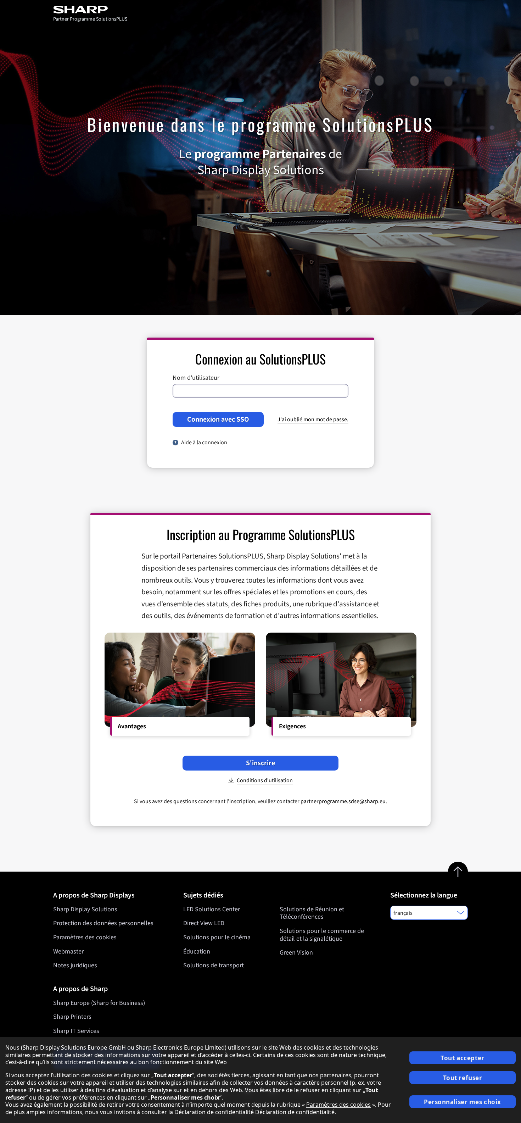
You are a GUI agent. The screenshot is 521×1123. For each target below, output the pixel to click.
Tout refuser (462, 1078)
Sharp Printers (72, 1016)
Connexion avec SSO (218, 419)
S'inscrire (260, 763)
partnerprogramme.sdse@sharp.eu (343, 801)
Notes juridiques (75, 965)
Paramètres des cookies (85, 937)
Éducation (196, 951)
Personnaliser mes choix (462, 1102)
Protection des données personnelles (103, 923)
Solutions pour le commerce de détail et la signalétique (322, 935)
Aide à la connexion (204, 442)
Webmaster (68, 951)
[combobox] (429, 913)
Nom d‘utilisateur (196, 378)
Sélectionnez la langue (423, 895)
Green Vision (296, 952)
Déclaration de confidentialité (295, 1112)
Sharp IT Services (76, 1031)
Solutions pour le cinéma (217, 937)
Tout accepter (462, 1058)
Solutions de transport (213, 965)
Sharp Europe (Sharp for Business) (99, 1003)
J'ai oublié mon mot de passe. (313, 419)
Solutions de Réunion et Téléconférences (312, 913)
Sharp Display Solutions (85, 909)
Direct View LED (203, 923)
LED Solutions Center (211, 909)
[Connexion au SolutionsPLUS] (90, 9)
